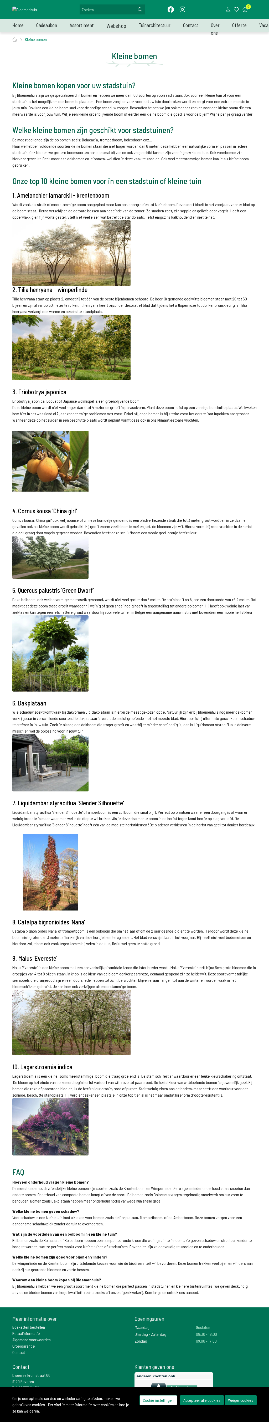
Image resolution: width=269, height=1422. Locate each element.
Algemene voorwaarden (31, 1339)
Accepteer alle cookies (201, 1400)
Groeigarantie (23, 1345)
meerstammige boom (118, 986)
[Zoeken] (140, 9)
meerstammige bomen (194, 158)
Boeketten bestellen (28, 1326)
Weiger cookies (240, 1400)
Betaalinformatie (26, 1333)
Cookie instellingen (158, 1400)
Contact (18, 1352)
